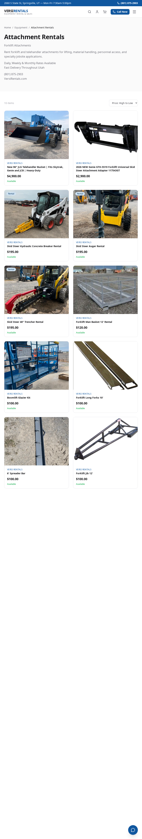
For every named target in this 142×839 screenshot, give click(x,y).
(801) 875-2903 (129, 3)
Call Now (122, 11)
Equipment (21, 27)
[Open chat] (133, 830)
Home (7, 27)
